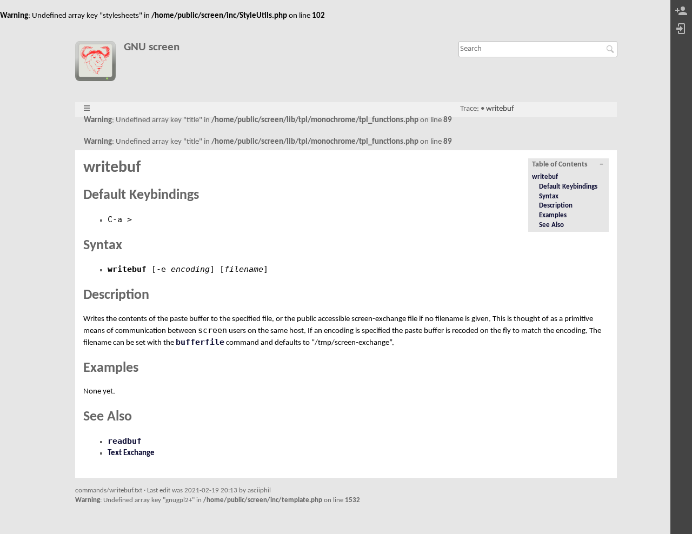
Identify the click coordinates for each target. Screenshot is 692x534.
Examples (553, 215)
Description (556, 205)
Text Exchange (131, 453)
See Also (551, 225)
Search (612, 49)
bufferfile (200, 342)
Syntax (548, 196)
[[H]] (99, 63)
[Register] (681, 12)
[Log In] (681, 29)
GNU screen (151, 47)
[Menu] (87, 109)
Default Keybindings (568, 186)
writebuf (500, 109)
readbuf (125, 441)
